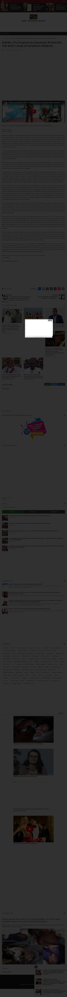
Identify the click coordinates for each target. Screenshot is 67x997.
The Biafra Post (40, 336)
